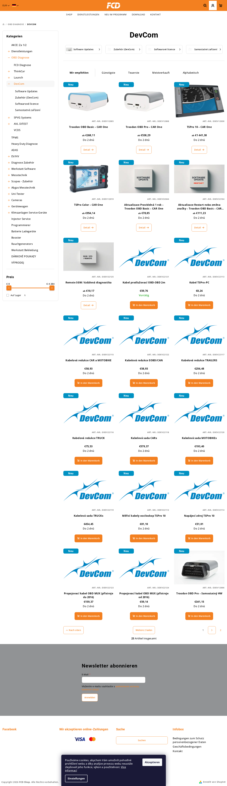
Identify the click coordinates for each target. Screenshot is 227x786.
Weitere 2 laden (144, 630)
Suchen (142, 740)
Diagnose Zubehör (22, 162)
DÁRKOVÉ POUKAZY (23, 256)
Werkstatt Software (23, 169)
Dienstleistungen (21, 51)
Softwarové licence (27, 104)
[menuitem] (69, 14)
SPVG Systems (23, 117)
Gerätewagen (19, 206)
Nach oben (75, 630)
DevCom (19, 84)
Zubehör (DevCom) (26, 97)
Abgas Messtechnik (23, 187)
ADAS (14, 150)
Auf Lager (18, 295)
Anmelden (89, 697)
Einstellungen (76, 778)
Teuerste (133, 72)
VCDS (17, 130)
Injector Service (21, 219)
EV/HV (15, 156)
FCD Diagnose (22, 65)
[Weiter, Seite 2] (212, 630)
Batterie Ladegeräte (23, 231)
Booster (16, 237)
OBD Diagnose (20, 57)
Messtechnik (19, 175)
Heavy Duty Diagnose (24, 144)
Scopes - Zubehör (22, 181)
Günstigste (108, 72)
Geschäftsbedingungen (187, 746)
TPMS (14, 137)
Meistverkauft (161, 72)
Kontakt (178, 751)
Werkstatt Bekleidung (24, 250)
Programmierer (21, 225)
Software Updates (26, 91)
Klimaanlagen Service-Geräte (29, 212)
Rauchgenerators (22, 244)
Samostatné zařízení (27, 110)
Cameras (16, 200)
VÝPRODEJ (17, 262)
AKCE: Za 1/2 (19, 45)
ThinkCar (19, 71)
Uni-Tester (17, 194)
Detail (86, 149)
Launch (18, 77)
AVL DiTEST (21, 124)
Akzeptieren (152, 762)
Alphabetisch (191, 72)
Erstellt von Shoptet (214, 781)
